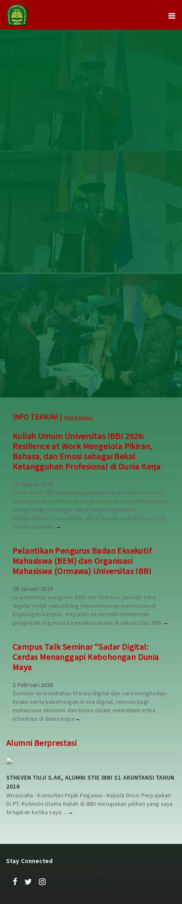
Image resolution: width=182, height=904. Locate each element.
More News (78, 417)
